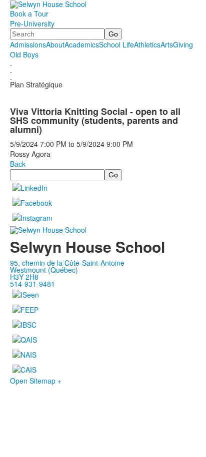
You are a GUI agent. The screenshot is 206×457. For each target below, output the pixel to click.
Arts (166, 44)
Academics (81, 44)
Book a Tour (29, 13)
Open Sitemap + (36, 381)
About (55, 44)
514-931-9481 (32, 284)
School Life (116, 44)
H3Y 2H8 (24, 277)
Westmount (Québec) (44, 270)
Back (18, 164)
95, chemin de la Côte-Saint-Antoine (67, 263)
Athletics (147, 44)
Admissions (28, 44)
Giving (183, 44)
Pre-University (32, 23)
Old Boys (24, 54)
